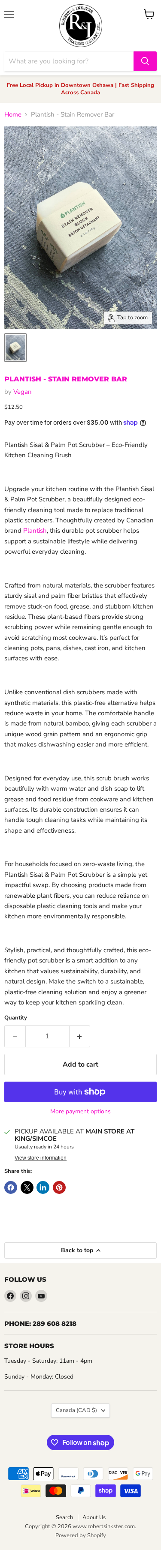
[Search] (145, 61)
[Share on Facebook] (10, 1187)
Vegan (22, 391)
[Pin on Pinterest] (59, 1187)
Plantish (35, 530)
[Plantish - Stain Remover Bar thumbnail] (15, 347)
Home (12, 114)
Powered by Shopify (80, 1535)
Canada (76, 1410)
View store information (41, 1158)
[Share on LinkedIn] (42, 1187)
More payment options (80, 1111)
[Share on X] (27, 1187)
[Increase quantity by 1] (80, 1036)
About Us (94, 1517)
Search (64, 1517)
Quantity (15, 1018)
